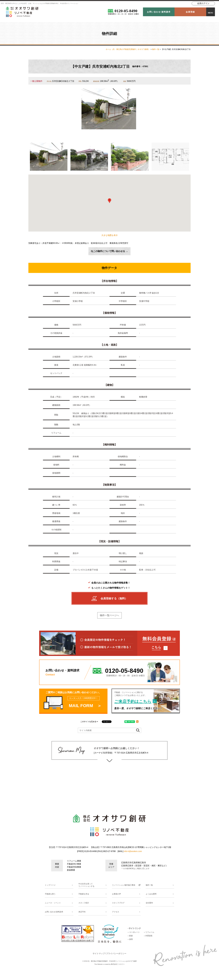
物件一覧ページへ (109, 615)
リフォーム (149, 932)
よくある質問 (151, 894)
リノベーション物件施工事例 (123, 885)
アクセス (115, 912)
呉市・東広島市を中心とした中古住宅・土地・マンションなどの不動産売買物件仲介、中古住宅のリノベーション (39, 3)
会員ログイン (203, 3)
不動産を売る (83, 894)
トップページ (50, 885)
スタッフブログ (118, 903)
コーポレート (134, 932)
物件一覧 (155, 49)
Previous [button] (26, 156)
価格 (124, 81)
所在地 (49, 81)
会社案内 (149, 903)
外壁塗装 (148, 936)
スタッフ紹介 (83, 903)
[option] (108, 108)
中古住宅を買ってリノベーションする (86, 885)
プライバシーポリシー (116, 953)
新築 (131, 936)
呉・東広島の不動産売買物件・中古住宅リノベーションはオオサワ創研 (112, 961)
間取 (80, 81)
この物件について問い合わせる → (110, 251)
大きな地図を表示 (109, 235)
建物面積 (96, 81)
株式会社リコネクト (118, 964)
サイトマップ (99, 953)
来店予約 (82, 912)
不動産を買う (50, 894)
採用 (131, 939)
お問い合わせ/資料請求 (54, 912)
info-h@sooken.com (133, 851)
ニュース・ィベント (53, 903)
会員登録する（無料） (114, 598)
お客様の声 (116, 894)
